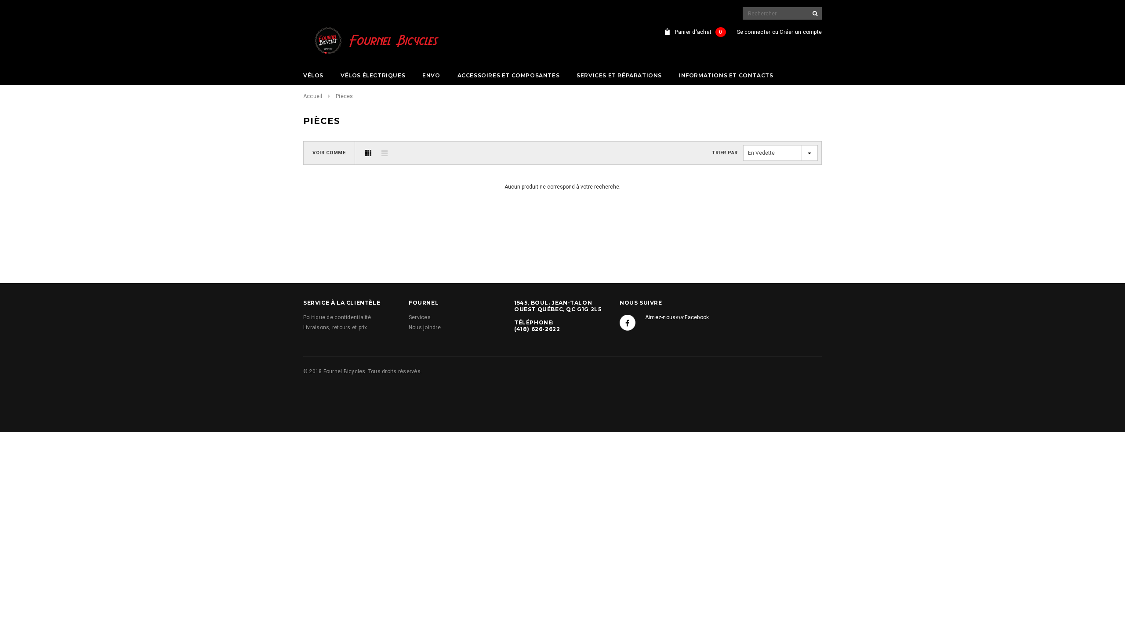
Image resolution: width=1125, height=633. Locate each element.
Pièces (344, 96)
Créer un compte (801, 32)
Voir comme (329, 153)
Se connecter (754, 32)
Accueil (313, 96)
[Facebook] (627, 323)
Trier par (725, 153)
